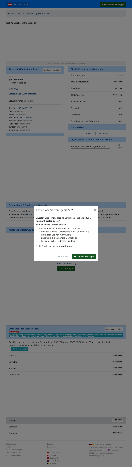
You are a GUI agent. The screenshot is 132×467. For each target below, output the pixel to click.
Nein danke (63, 256)
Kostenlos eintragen (84, 256)
